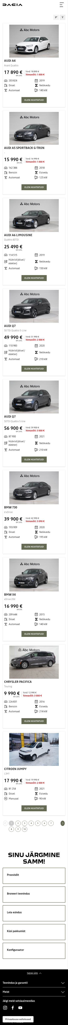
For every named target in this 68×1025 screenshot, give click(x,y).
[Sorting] (56, 17)
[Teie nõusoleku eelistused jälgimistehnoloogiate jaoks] (18, 1019)
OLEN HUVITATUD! (34, 100)
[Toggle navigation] (62, 4)
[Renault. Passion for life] (12, 4)
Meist (6, 992)
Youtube (20, 1007)
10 (24, 829)
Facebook (12, 1007)
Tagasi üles (32, 973)
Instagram (5, 1007)
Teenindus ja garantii (15, 983)
